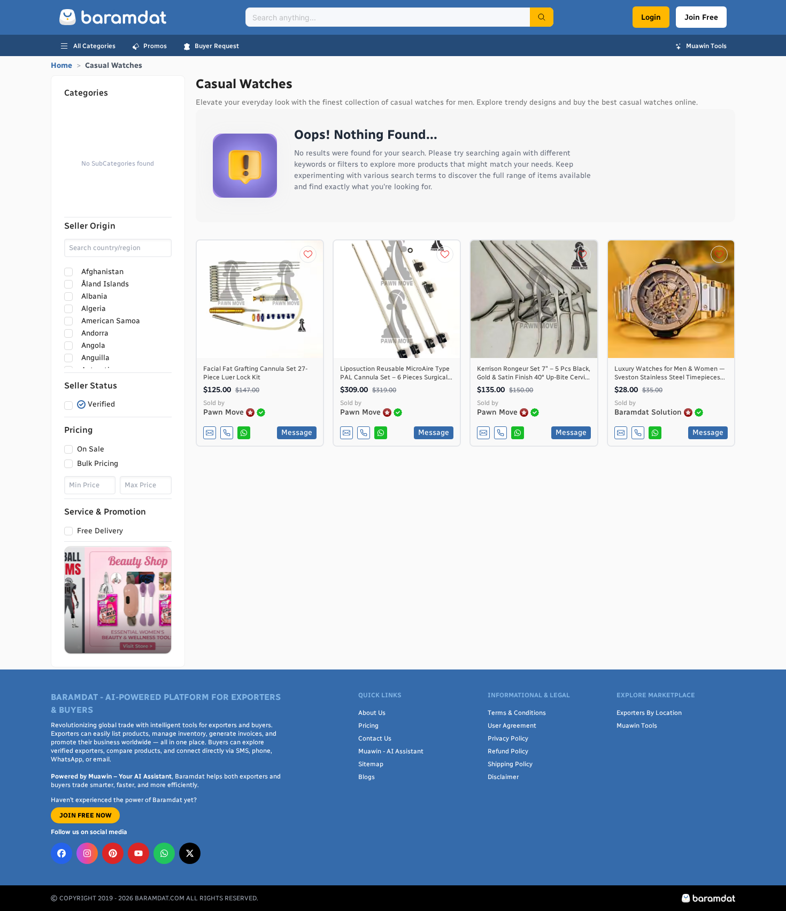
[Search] (541, 17)
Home (61, 65)
